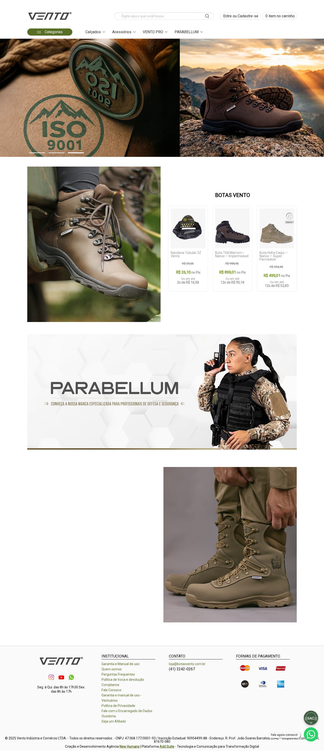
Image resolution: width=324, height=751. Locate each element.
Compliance (110, 685)
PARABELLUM (187, 32)
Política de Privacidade (118, 706)
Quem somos (112, 669)
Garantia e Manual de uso (120, 664)
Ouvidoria (109, 716)
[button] (37, 152)
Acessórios (121, 32)
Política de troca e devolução (123, 679)
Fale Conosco (111, 690)
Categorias (53, 32)
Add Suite (167, 746)
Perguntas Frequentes (118, 674)
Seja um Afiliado (114, 721)
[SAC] (311, 718)
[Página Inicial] (49, 21)
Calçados (93, 32)
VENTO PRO (153, 32)
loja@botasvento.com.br (187, 664)
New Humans (129, 746)
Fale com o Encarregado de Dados (127, 711)
